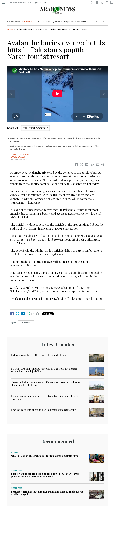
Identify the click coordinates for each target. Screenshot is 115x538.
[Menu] (3, 2)
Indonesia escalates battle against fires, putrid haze (39, 354)
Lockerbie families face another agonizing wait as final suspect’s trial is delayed (48, 493)
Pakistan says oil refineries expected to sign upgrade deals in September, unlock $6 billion (49, 22)
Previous (11, 94)
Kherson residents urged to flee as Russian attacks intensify (43, 409)
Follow (49, 314)
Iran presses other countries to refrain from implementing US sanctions (45, 397)
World (14, 452)
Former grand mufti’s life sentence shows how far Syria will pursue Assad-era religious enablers (45, 475)
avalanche (26, 323)
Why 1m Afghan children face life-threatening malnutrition (44, 455)
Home (10, 29)
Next (104, 94)
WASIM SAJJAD (18, 157)
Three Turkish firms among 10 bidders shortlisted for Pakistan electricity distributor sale (45, 384)
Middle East (16, 470)
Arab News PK (19, 3)
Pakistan (28, 21)
